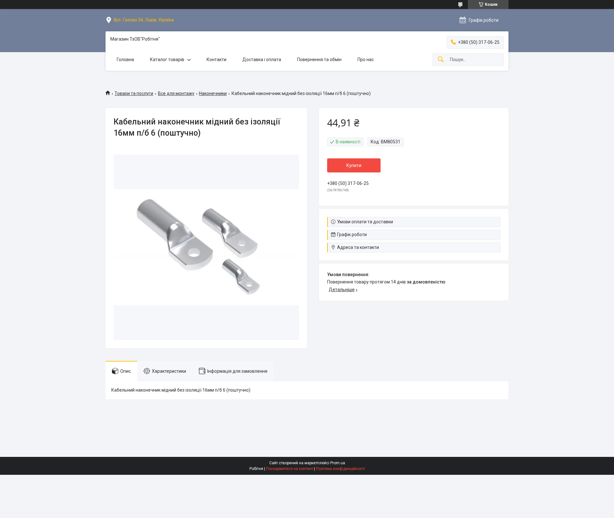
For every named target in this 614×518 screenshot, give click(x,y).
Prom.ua (337, 463)
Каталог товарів (167, 59)
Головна (125, 59)
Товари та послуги (133, 93)
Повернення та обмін (319, 59)
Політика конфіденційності (340, 468)
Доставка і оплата (261, 59)
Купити (353, 165)
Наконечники (213, 93)
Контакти (216, 59)
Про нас (366, 59)
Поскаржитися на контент (289, 468)
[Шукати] (440, 60)
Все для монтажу (176, 93)
